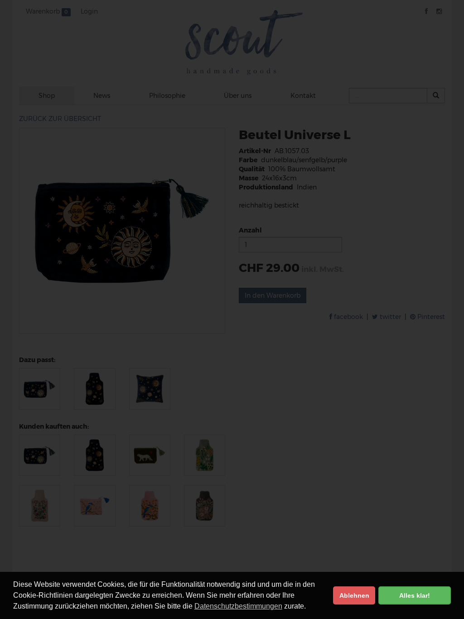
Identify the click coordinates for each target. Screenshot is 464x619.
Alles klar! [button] (414, 595)
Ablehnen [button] (354, 595)
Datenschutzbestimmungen (238, 606)
